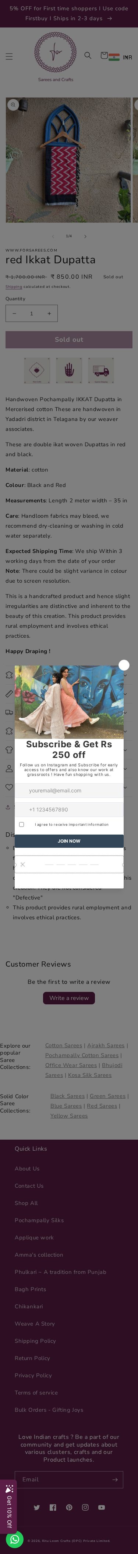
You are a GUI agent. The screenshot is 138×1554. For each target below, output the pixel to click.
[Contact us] (15, 1539)
